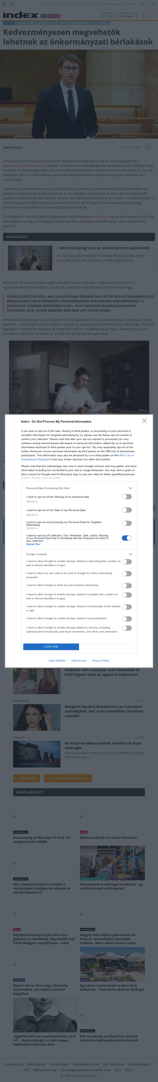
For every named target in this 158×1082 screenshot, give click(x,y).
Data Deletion (57, 660)
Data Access (79, 660)
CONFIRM (51, 646)
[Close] (145, 422)
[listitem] (79, 488)
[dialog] (79, 541)
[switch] (127, 496)
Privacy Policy (100, 660)
